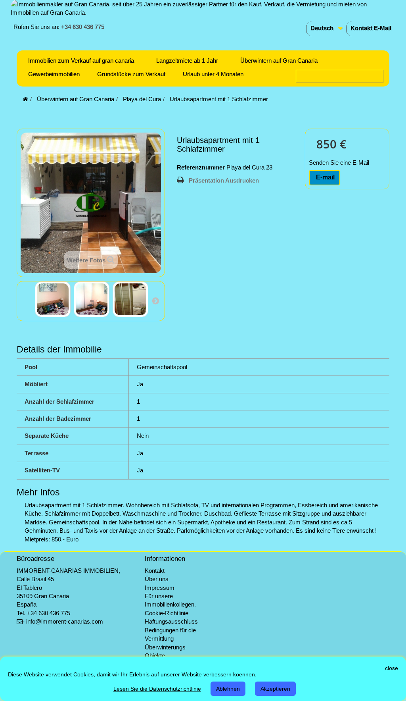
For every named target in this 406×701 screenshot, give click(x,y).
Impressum (159, 587)
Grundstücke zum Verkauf (131, 74)
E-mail (324, 177)
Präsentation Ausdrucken (224, 180)
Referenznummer (201, 167)
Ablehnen (228, 689)
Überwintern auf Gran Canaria (279, 60)
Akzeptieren (275, 689)
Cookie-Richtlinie (166, 613)
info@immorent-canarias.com (64, 621)
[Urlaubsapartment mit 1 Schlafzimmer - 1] (52, 299)
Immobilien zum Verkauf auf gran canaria (81, 60)
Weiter (155, 300)
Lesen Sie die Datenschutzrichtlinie (157, 689)
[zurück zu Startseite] (25, 99)
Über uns (157, 579)
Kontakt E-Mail (370, 28)
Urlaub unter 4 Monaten (213, 74)
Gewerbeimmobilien (54, 74)
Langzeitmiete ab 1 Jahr (187, 60)
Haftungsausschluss (171, 621)
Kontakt (155, 570)
